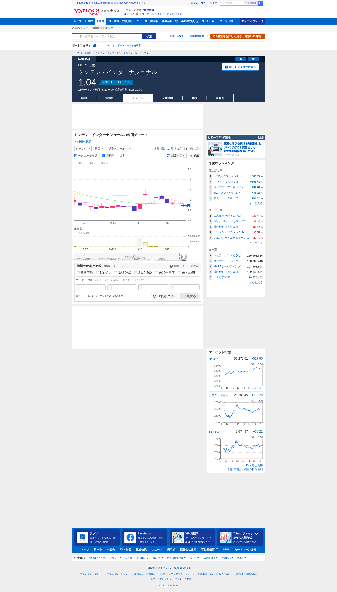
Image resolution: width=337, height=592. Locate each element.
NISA (205, 21)
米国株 (100, 21)
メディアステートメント (181, 574)
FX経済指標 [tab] (209, 557)
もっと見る (256, 203)
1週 (163, 148)
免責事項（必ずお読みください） (215, 574)
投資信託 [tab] (226, 557)
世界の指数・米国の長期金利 (245, 469)
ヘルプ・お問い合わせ (159, 579)
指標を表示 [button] (84, 141)
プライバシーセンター (118, 574)
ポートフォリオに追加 (242, 66)
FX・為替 (113, 21)
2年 (191, 148)
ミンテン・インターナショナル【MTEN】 (117, 53)
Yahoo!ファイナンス (158, 567)
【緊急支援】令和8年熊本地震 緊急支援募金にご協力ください (111, 3)
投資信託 (127, 21)
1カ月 (169, 148)
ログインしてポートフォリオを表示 (122, 45)
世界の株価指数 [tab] (175, 557)
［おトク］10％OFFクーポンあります (160, 13)
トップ (78, 21)
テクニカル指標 (87, 155)
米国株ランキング (102, 27)
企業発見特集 (197, 36)
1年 (186, 148)
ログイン (129, 13)
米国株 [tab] (193, 557)
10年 (198, 148)
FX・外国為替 (254, 465)
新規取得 (149, 10)
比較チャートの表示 (186, 266)
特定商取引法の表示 (246, 574)
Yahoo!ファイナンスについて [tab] (103, 557)
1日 (157, 148)
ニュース (141, 21)
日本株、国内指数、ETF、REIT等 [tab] (143, 557)
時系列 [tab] (240, 557)
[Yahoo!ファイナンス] (97, 9)
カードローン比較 (222, 21)
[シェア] (240, 59)
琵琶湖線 (252, 3)
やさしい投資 (176, 36)
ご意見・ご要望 (183, 579)
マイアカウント (251, 21)
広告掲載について (155, 574)
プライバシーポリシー (91, 574)
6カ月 (178, 148)
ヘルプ (213, 3)
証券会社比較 (170, 21)
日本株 (89, 21)
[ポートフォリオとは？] (95, 46)
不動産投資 (188, 21)
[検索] (260, 3)
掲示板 (154, 21)
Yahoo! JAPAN (199, 3)
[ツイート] (253, 59)
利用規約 (138, 574)
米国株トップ (80, 27)
